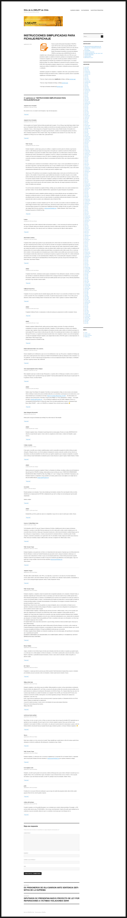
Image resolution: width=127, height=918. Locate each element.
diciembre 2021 (87, 115)
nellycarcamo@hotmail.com (50, 208)
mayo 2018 (86, 160)
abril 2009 (86, 278)
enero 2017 (86, 182)
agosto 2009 (86, 273)
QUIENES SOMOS (74, 10)
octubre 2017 (86, 170)
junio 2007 (86, 306)
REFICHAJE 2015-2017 (88, 57)
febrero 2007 (86, 311)
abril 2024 (86, 85)
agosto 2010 (86, 257)
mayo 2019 (86, 146)
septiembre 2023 (87, 90)
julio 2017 (86, 174)
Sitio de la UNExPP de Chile (36, 10)
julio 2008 (86, 291)
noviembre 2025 (87, 72)
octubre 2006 (86, 317)
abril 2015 (86, 210)
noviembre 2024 (87, 81)
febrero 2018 (86, 164)
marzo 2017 (86, 179)
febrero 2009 (86, 281)
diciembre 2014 (87, 216)
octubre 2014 (86, 218)
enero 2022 (86, 114)
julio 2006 (86, 321)
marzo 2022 (86, 111)
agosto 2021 (86, 118)
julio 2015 (86, 206)
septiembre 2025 (87, 74)
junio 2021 (86, 120)
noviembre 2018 (87, 152)
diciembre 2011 (87, 239)
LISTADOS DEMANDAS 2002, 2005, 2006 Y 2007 (93, 53)
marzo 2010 (86, 264)
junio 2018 (86, 158)
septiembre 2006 (87, 318)
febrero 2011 (86, 249)
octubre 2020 (86, 126)
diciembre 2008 (87, 284)
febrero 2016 (86, 196)
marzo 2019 (86, 147)
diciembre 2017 (87, 167)
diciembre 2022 (87, 101)
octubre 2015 (86, 202)
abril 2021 (86, 121)
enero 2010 (86, 266)
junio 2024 (86, 83)
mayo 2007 (86, 307)
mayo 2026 (86, 68)
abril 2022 (86, 110)
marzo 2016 (86, 195)
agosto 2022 (86, 104)
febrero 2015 (86, 213)
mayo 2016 (86, 193)
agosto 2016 (86, 189)
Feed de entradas (87, 334)
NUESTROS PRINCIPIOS (97, 10)
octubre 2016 (86, 186)
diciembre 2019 (87, 136)
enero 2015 (86, 214)
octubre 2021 (86, 117)
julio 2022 (86, 106)
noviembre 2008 (87, 285)
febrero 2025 (86, 79)
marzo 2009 (86, 279)
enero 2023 (86, 100)
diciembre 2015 (87, 199)
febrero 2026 (86, 69)
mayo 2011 (86, 245)
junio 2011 (86, 243)
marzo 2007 (86, 310)
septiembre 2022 (87, 103)
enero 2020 (86, 135)
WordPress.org (86, 336)
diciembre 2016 (87, 184)
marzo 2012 (86, 236)
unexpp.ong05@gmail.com (36, 399)
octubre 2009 (86, 270)
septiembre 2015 (87, 203)
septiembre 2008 (87, 288)
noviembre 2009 (87, 268)
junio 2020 (86, 131)
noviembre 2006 (87, 316)
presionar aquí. (73, 79)
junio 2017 (86, 175)
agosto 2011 (86, 241)
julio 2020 (86, 129)
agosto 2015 (86, 204)
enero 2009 (86, 282)
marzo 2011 (86, 248)
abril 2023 (86, 96)
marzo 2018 (86, 163)
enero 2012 (86, 238)
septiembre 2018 (87, 154)
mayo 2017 (86, 177)
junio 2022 (86, 107)
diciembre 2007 (87, 300)
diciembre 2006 (87, 314)
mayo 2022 (86, 108)
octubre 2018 (86, 153)
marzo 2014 (86, 225)
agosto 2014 (86, 221)
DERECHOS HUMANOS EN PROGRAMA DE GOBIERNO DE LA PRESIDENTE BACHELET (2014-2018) (92, 48)
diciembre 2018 (87, 150)
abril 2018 (86, 161)
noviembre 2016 (87, 185)
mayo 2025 (86, 76)
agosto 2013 (86, 231)
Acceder (85, 332)
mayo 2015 (86, 209)
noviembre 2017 (87, 168)
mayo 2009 (86, 277)
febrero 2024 (86, 88)
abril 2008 (86, 295)
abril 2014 (86, 224)
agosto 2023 (86, 92)
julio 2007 (86, 305)
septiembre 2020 (87, 128)
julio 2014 (86, 222)
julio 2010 (86, 259)
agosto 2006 (86, 320)
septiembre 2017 (87, 171)
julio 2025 (86, 75)
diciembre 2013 (87, 229)
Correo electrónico (30, 859)
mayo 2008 (86, 293)
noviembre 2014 (87, 217)
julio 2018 (86, 157)
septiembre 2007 (87, 302)
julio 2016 (86, 190)
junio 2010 (86, 260)
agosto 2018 (86, 156)
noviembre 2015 (87, 200)
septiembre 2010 (87, 256)
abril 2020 (86, 132)
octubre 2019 (86, 139)
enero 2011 (86, 250)
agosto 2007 (86, 303)
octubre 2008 (86, 286)
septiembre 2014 (87, 220)
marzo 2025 (86, 78)
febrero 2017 (86, 181)
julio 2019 (86, 143)
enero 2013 (86, 234)
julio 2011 (86, 242)
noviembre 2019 (87, 138)
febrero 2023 (86, 99)
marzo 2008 (86, 296)
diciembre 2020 (87, 125)
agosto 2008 (86, 289)
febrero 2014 (86, 227)
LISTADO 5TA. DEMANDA (89, 52)
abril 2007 (86, 309)
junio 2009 (86, 275)
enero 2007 (86, 313)
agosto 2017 (86, 172)
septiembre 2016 (87, 188)
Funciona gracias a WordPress (40, 912)
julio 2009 (86, 274)
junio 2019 (86, 145)
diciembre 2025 (87, 71)
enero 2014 (86, 228)
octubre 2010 (86, 254)
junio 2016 (86, 192)
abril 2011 (86, 246)
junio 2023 (86, 95)
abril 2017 (86, 178)
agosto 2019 (86, 142)
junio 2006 (86, 323)
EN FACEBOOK (85, 10)
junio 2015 (86, 207)
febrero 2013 (86, 232)
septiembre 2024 (87, 82)
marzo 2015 (86, 211)
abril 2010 (86, 263)
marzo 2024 (86, 86)
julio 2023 (86, 93)
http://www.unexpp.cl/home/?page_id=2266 (56, 395)
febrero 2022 (86, 113)
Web (25, 866)
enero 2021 (86, 124)
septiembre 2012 (87, 235)
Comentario (27, 833)
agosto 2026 (86, 67)
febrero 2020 (86, 133)
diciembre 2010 (87, 252)
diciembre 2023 (87, 89)
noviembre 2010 (87, 253)
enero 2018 (86, 165)
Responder (26, 114)
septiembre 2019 (87, 140)
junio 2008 (86, 292)
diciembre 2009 (87, 267)
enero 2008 (86, 299)
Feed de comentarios (88, 335)
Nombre (26, 853)
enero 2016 (86, 197)
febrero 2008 (86, 298)
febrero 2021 (86, 122)
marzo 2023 (86, 97)
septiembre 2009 (87, 271)
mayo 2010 (86, 261)
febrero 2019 (86, 149)
